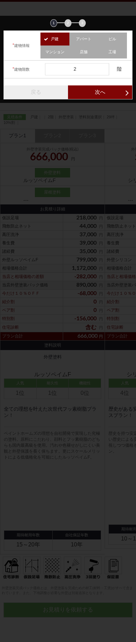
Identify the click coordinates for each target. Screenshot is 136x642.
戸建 (55, 39)
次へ (100, 92)
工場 (112, 52)
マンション (55, 52)
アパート (83, 39)
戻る (36, 92)
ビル (112, 39)
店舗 (84, 52)
